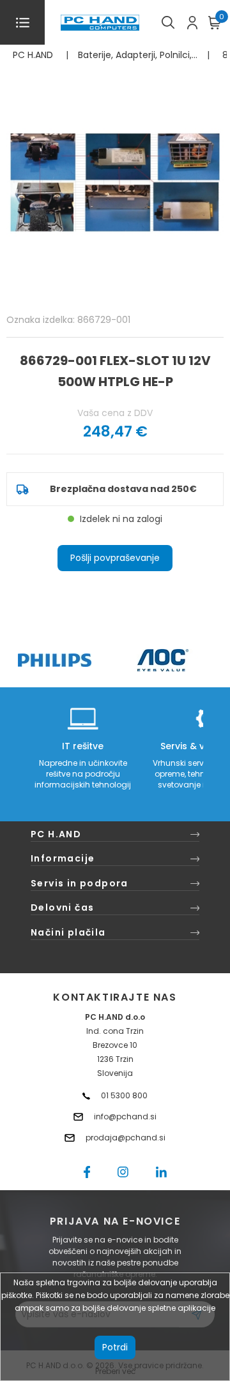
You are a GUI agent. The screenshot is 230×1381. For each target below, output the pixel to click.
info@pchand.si (125, 1116)
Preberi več (115, 1371)
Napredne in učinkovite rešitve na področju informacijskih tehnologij (82, 774)
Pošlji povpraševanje (115, 557)
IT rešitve (82, 746)
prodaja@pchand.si (125, 1137)
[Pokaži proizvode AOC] (163, 660)
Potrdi (115, 1347)
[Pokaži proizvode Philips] (54, 660)
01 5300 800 (124, 1095)
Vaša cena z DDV (115, 413)
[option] (54, 660)
